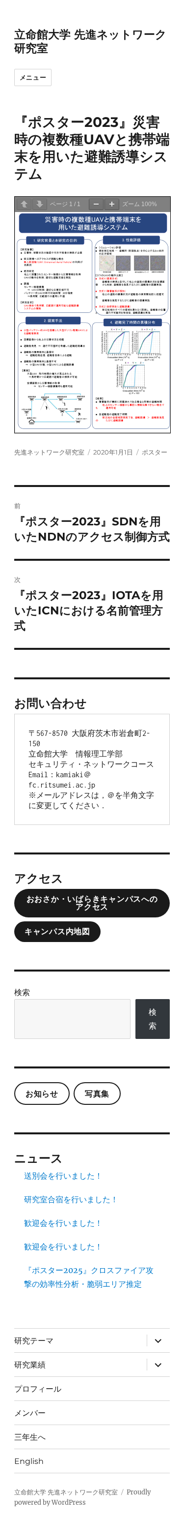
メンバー (30, 1413)
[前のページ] (24, 204)
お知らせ (42, 1093)
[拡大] (112, 204)
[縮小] (96, 204)
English (29, 1461)
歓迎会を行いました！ (63, 1223)
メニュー (33, 77)
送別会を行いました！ (63, 1176)
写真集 (97, 1093)
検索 (22, 992)
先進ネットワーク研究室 (49, 452)
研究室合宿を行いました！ (71, 1199)
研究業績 (30, 1364)
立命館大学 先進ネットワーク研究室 (66, 1492)
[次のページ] (39, 204)
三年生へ (30, 1437)
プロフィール (37, 1389)
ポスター (154, 452)
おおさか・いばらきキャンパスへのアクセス (92, 903)
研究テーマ (33, 1340)
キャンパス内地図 (57, 931)
